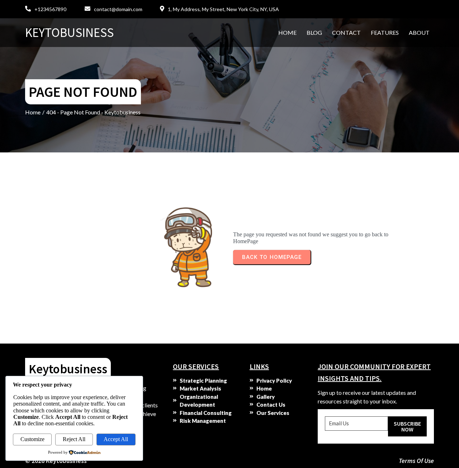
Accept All (116, 439)
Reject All (74, 439)
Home (33, 112)
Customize (32, 439)
